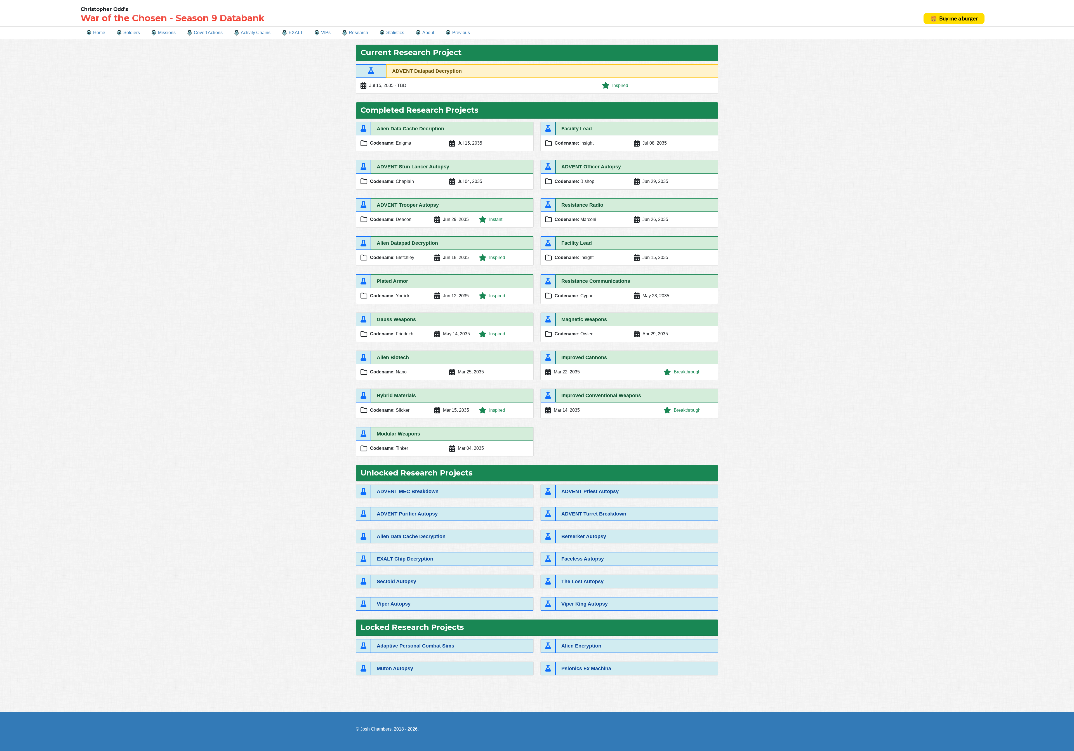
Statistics (395, 32)
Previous (461, 32)
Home (99, 32)
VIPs (326, 32)
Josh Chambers (376, 729)
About (428, 32)
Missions (167, 32)
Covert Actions (208, 32)
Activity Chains (255, 32)
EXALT (296, 32)
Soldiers (131, 32)
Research (358, 32)
